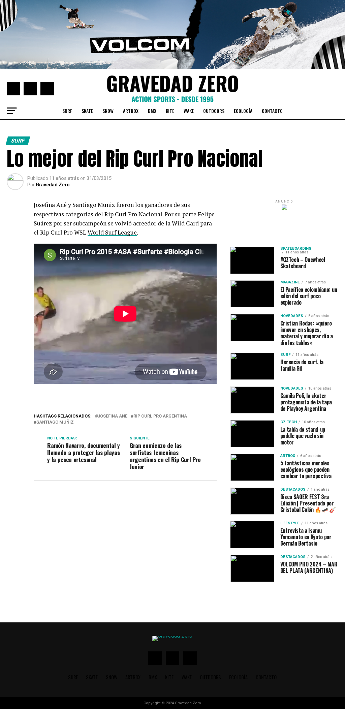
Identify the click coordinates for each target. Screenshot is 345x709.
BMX (152, 110)
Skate (87, 110)
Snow (108, 110)
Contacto (272, 110)
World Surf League (112, 232)
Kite (170, 110)
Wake (189, 110)
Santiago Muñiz (55, 422)
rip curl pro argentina (160, 416)
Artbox (130, 110)
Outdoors (213, 110)
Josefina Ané (112, 416)
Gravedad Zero (53, 184)
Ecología (243, 110)
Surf (67, 110)
